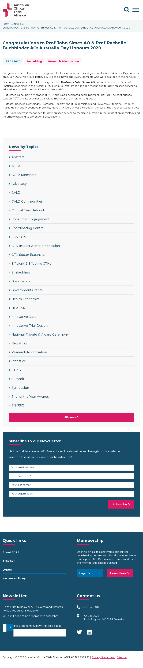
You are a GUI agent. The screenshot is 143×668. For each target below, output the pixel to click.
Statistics (19, 361)
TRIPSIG (18, 405)
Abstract (18, 157)
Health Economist (26, 299)
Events (7, 569)
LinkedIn (89, 631)
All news (70, 417)
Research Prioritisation (63, 61)
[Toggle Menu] (135, 10)
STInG (16, 370)
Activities (9, 561)
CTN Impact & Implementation (36, 246)
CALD (16, 193)
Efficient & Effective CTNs (31, 263)
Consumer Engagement (31, 219)
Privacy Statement (103, 657)
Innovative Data (24, 317)
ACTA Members (24, 175)
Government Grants (27, 290)
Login (83, 573)
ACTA (16, 166)
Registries (19, 343)
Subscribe (120, 504)
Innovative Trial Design (30, 326)
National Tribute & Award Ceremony (40, 334)
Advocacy (19, 184)
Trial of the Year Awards (30, 397)
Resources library (14, 578)
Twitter (79, 631)
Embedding (34, 61)
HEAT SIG (19, 308)
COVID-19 (19, 237)
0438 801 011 (91, 607)
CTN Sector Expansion (29, 255)
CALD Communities (27, 201)
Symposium (21, 388)
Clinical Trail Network (28, 210)
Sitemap (122, 657)
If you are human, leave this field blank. (37, 625)
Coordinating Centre (28, 228)
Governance (21, 281)
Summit (18, 379)
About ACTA (11, 552)
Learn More (118, 573)
